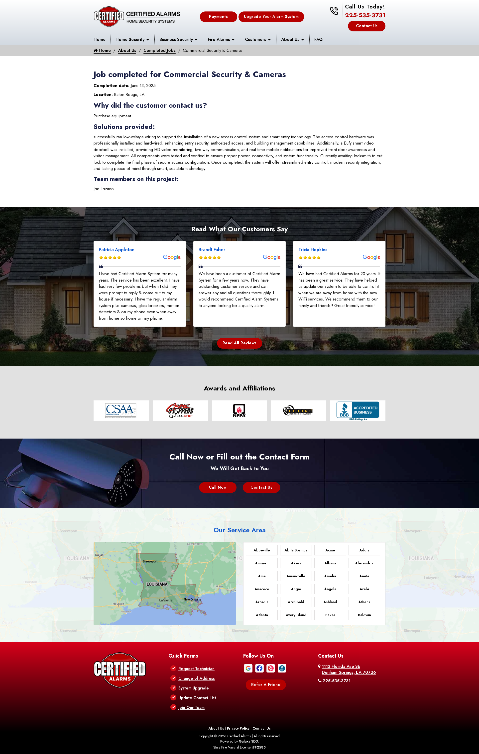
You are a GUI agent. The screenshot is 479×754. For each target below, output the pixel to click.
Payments (218, 17)
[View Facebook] (259, 668)
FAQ (318, 39)
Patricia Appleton (116, 249)
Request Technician (196, 669)
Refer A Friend (265, 684)
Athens (364, 602)
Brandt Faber (212, 249)
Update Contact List (197, 698)
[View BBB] (282, 668)
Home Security (130, 39)
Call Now (218, 487)
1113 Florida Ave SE (349, 669)
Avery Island (296, 614)
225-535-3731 (365, 15)
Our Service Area (240, 530)
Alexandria (364, 563)
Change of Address (196, 678)
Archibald (296, 602)
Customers (255, 39)
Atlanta (262, 614)
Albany (330, 563)
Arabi (364, 589)
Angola (330, 589)
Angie (296, 589)
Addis (364, 550)
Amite (364, 576)
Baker (330, 614)
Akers (296, 563)
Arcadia (261, 602)
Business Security (176, 39)
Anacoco (262, 589)
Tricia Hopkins (312, 249)
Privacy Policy (238, 728)
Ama (262, 576)
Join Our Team (191, 707)
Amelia (330, 576)
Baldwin (364, 614)
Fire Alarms (219, 39)
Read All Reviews (240, 343)
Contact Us (367, 26)
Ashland (330, 602)
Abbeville (262, 550)
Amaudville (296, 576)
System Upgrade (193, 688)
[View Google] (248, 668)
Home (100, 39)
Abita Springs (296, 550)
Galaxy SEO (248, 741)
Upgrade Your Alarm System (271, 17)
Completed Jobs (159, 50)
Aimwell (261, 563)
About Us (290, 39)
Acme (330, 550)
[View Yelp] (271, 668)
